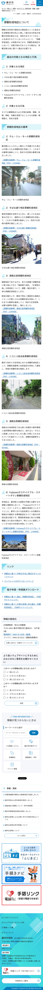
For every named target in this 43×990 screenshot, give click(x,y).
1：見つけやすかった (15, 690)
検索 (33, 733)
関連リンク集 (8, 927)
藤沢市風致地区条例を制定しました (18, 811)
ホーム (4, 8)
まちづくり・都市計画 (24, 8)
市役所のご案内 (21, 980)
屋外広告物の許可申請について (16, 825)
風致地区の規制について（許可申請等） (19, 806)
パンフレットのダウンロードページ (19, 581)
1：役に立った (13, 672)
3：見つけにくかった (15, 697)
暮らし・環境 (11, 8)
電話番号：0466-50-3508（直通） (17, 634)
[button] (26, 3)
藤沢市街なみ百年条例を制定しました (18, 800)
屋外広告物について (12, 830)
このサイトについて (11, 917)
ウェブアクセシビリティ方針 (14, 922)
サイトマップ (8, 932)
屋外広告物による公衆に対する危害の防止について (22, 818)
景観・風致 (35, 8)
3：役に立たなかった (15, 679)
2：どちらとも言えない (16, 675)
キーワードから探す (14, 727)
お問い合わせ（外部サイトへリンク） (19, 643)
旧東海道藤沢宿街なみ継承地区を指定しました (22, 794)
